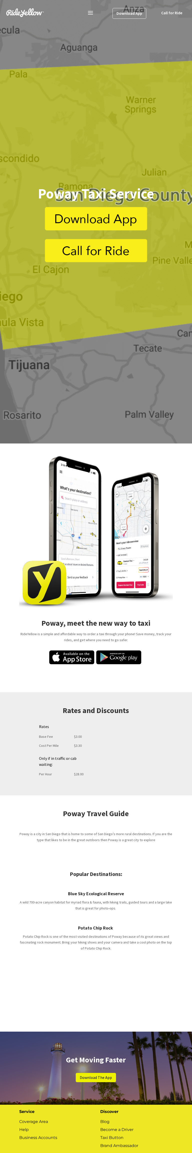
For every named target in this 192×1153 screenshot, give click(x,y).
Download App (129, 13)
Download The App (96, 1077)
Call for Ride (171, 12)
